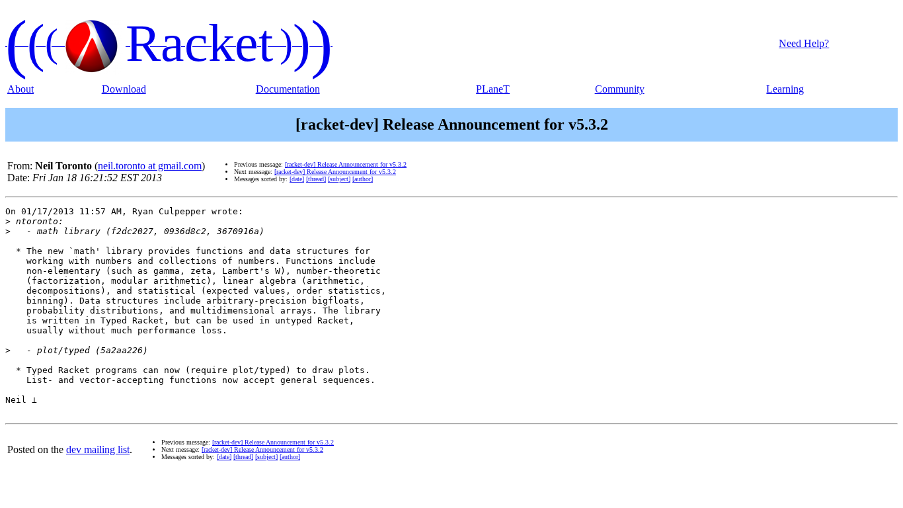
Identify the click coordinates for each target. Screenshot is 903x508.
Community (620, 89)
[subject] (339, 179)
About (20, 89)
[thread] (316, 179)
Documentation (288, 89)
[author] (362, 179)
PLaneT (493, 89)
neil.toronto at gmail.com (150, 165)
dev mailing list (98, 449)
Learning (785, 89)
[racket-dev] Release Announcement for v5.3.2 (346, 164)
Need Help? (804, 43)
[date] (297, 179)
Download (124, 89)
